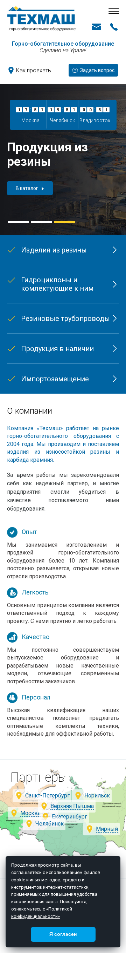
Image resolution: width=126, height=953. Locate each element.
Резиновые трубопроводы (65, 318)
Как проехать (33, 70)
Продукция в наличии (57, 348)
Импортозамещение (55, 379)
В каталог (27, 188)
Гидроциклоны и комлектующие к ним (57, 284)
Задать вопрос (97, 70)
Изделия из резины (54, 250)
